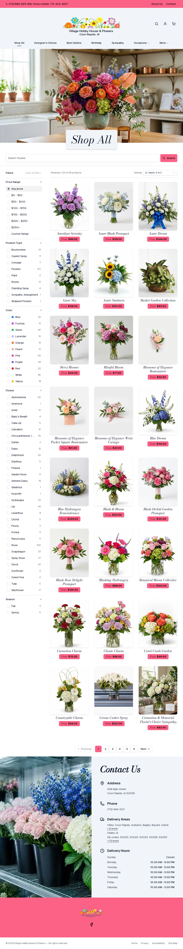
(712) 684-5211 (17, 4)
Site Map (172, 943)
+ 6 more (112, 828)
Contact (171, 4)
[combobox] (160, 172)
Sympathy (118, 42)
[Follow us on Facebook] (91, 924)
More (163, 42)
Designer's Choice (45, 42)
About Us (157, 4)
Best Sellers (74, 42)
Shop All (19, 42)
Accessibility (158, 943)
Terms (134, 943)
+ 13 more (113, 840)
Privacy (145, 943)
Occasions (140, 42)
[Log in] (165, 23)
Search (171, 158)
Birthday (97, 42)
